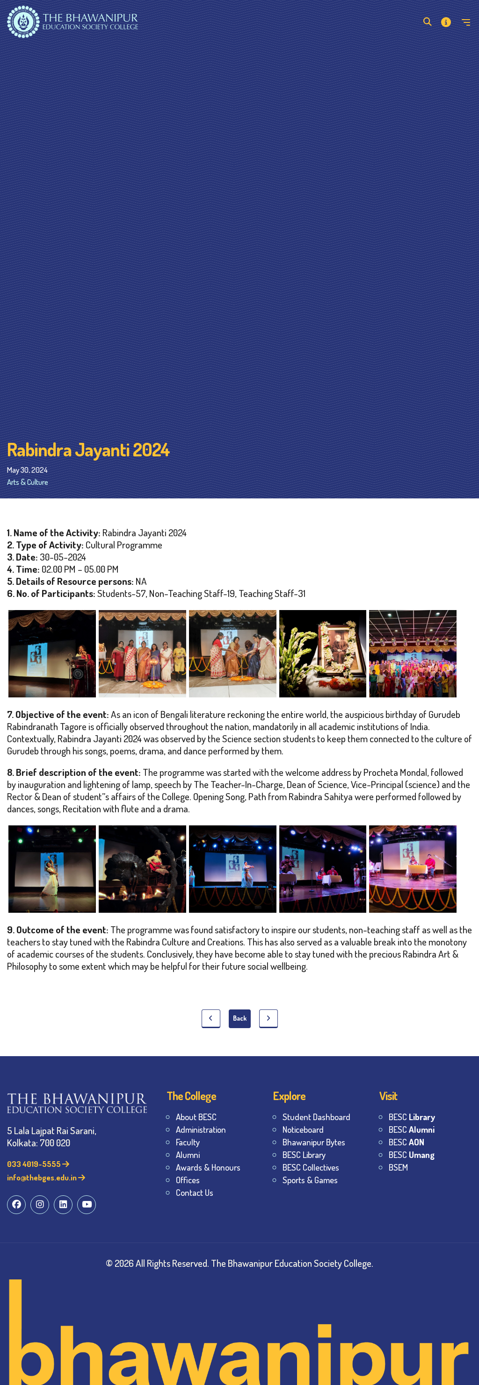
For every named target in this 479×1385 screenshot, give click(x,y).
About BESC (196, 1116)
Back (240, 1018)
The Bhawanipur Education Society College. (292, 1263)
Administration (201, 1129)
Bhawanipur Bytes (314, 1141)
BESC (412, 1116)
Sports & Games (310, 1179)
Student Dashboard (316, 1116)
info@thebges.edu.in (42, 1177)
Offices (188, 1179)
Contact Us (194, 1192)
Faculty (188, 1141)
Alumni (188, 1154)
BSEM (398, 1167)
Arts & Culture (27, 482)
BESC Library (304, 1154)
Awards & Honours (208, 1167)
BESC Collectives (311, 1167)
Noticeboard (303, 1129)
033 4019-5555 (34, 1164)
